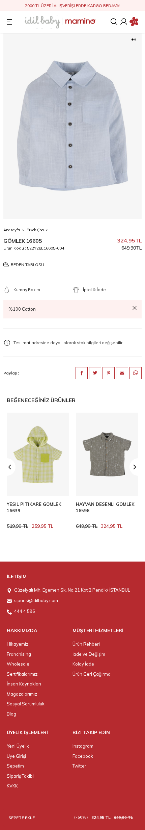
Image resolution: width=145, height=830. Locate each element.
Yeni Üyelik (18, 746)
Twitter (79, 766)
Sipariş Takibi (20, 776)
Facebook (82, 756)
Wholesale (18, 664)
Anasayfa (11, 230)
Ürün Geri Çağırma (91, 674)
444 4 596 (24, 611)
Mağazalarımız (22, 694)
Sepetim (15, 766)
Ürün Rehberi (86, 644)
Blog (11, 714)
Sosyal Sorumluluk (26, 703)
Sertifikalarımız (22, 674)
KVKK (12, 785)
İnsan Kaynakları (24, 683)
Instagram (82, 746)
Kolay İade (83, 664)
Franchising (19, 654)
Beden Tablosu (27, 264)
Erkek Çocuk (37, 230)
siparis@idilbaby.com (36, 600)
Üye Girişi (16, 756)
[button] (133, 39)
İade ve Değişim (88, 654)
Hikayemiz (17, 644)
